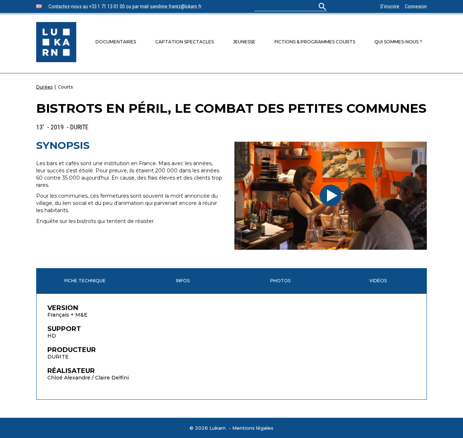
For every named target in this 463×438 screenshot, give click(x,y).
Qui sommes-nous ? (398, 41)
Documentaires (115, 41)
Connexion (416, 6)
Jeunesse (244, 41)
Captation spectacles (184, 41)
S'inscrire (389, 6)
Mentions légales (252, 428)
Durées (44, 87)
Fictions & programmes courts (315, 41)
